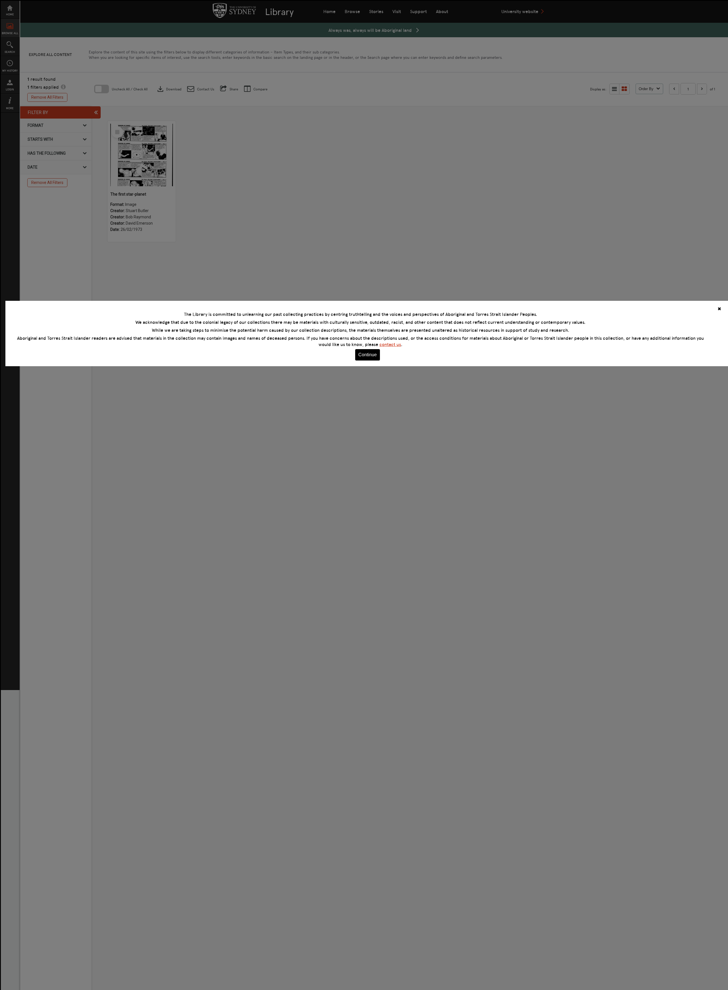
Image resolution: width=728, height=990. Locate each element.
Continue (367, 354)
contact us (390, 344)
